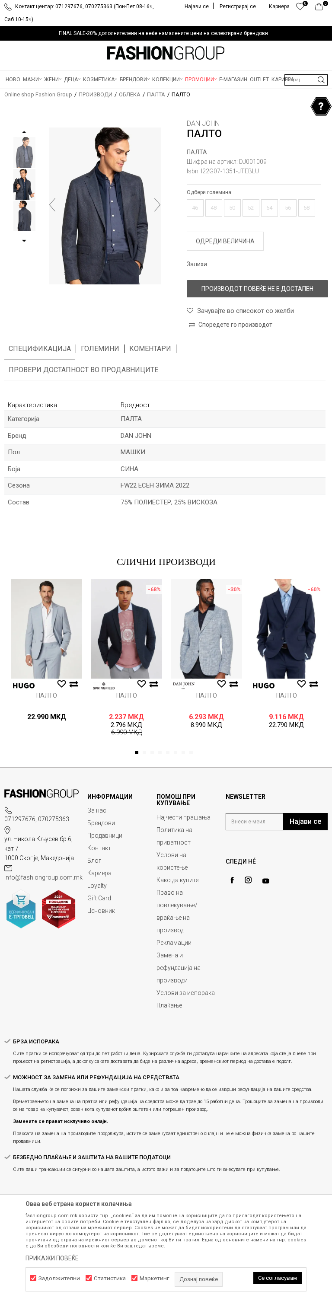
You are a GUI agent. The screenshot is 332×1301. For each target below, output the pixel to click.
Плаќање (169, 1005)
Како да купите (177, 880)
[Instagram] (248, 880)
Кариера (99, 873)
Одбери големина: (210, 192)
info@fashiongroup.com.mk (43, 877)
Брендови (101, 823)
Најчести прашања (183, 817)
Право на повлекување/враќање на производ (177, 911)
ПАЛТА (156, 94)
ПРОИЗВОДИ (95, 94)
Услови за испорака (185, 992)
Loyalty (97, 885)
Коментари (150, 348)
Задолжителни (59, 1278)
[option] (166, 33)
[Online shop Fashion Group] (166, 53)
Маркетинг (154, 1278)
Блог (94, 860)
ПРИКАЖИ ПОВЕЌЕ (52, 1258)
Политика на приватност (174, 836)
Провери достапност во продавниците (83, 370)
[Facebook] (232, 880)
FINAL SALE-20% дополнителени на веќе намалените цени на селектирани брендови (163, 33)
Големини (100, 348)
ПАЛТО (46, 695)
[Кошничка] (321, 9)
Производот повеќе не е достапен (257, 288)
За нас (96, 810)
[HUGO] (24, 685)
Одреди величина (225, 241)
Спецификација (40, 348)
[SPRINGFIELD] (104, 685)
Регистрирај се (238, 6)
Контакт (99, 848)
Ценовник (101, 910)
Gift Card (99, 898)
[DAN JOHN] (184, 685)
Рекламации (174, 942)
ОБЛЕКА (129, 94)
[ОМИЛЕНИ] (300, 9)
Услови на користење (172, 861)
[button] (306, 80)
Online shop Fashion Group (38, 94)
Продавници (104, 835)
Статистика (110, 1278)
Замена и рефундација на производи (178, 968)
